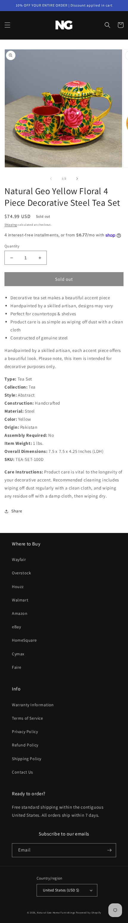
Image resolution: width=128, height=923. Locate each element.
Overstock (21, 573)
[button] (7, 25)
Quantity (11, 246)
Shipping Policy (26, 758)
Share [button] (16, 511)
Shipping (10, 225)
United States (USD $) (61, 890)
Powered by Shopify (88, 912)
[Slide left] (50, 178)
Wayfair (19, 559)
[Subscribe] (109, 850)
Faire (16, 667)
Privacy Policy (25, 731)
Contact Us (22, 772)
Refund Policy (25, 745)
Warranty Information (33, 704)
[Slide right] (77, 178)
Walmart (20, 600)
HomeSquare (24, 640)
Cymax (18, 654)
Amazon (20, 613)
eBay (16, 626)
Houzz (18, 586)
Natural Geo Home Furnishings (56, 912)
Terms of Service (27, 718)
